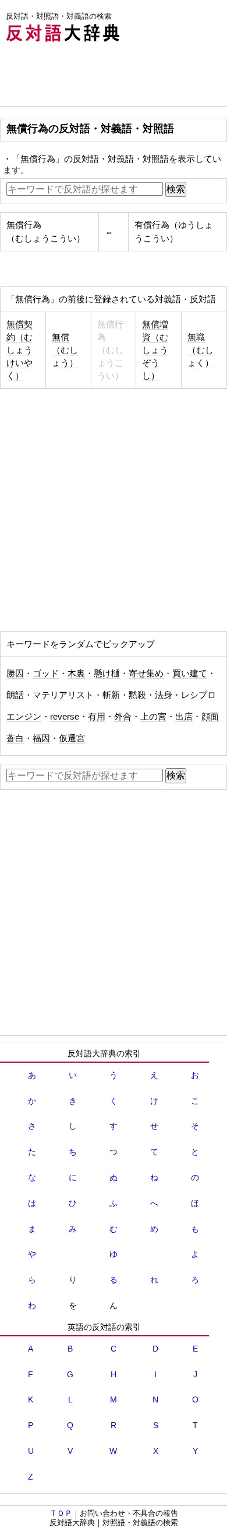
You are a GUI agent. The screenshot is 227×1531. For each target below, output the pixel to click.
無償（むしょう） (65, 350)
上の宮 (153, 716)
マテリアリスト (63, 695)
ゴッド (46, 673)
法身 (163, 695)
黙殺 (137, 695)
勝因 (15, 673)
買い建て (189, 673)
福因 (41, 738)
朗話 (15, 695)
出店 (184, 716)
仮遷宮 (72, 738)
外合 (123, 716)
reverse (64, 716)
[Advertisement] (93, 77)
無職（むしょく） (200, 350)
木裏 (76, 673)
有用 (96, 716)
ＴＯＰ (60, 1513)
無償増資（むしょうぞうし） (155, 350)
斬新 (111, 695)
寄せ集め (146, 673)
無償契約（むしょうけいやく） (19, 350)
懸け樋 (107, 673)
